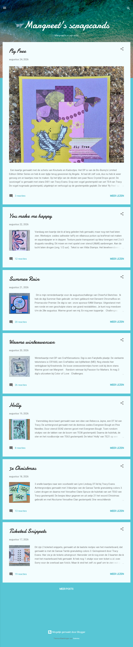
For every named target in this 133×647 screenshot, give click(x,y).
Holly (15, 405)
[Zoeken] (128, 9)
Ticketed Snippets (27, 531)
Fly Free (17, 51)
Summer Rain (24, 279)
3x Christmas (22, 468)
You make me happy (30, 216)
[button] (122, 49)
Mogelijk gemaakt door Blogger (68, 632)
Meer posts (66, 589)
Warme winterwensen (32, 342)
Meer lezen (117, 195)
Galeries (76, 638)
